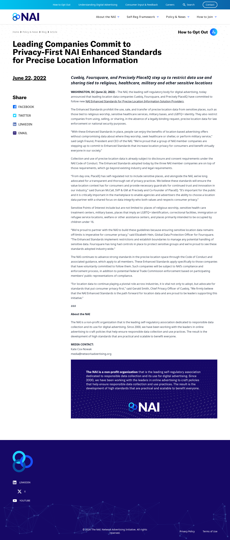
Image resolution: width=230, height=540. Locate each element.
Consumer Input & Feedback (141, 4)
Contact (210, 4)
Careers (170, 4)
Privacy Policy (187, 531)
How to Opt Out (61, 4)
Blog (44, 31)
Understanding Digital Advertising (97, 4)
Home (16, 31)
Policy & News (30, 31)
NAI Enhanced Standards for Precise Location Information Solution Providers (135, 101)
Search (191, 4)
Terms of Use (210, 531)
